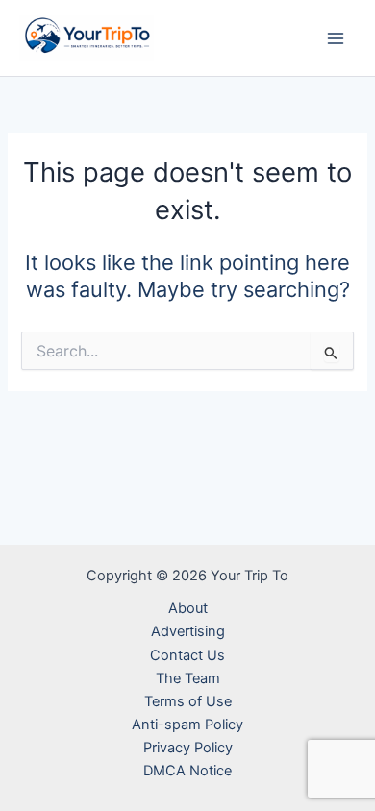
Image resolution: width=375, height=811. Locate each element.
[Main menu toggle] (335, 38)
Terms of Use (188, 701)
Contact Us (187, 655)
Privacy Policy (188, 747)
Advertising (188, 631)
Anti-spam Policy (187, 724)
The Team (188, 678)
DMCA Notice (187, 770)
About (188, 608)
